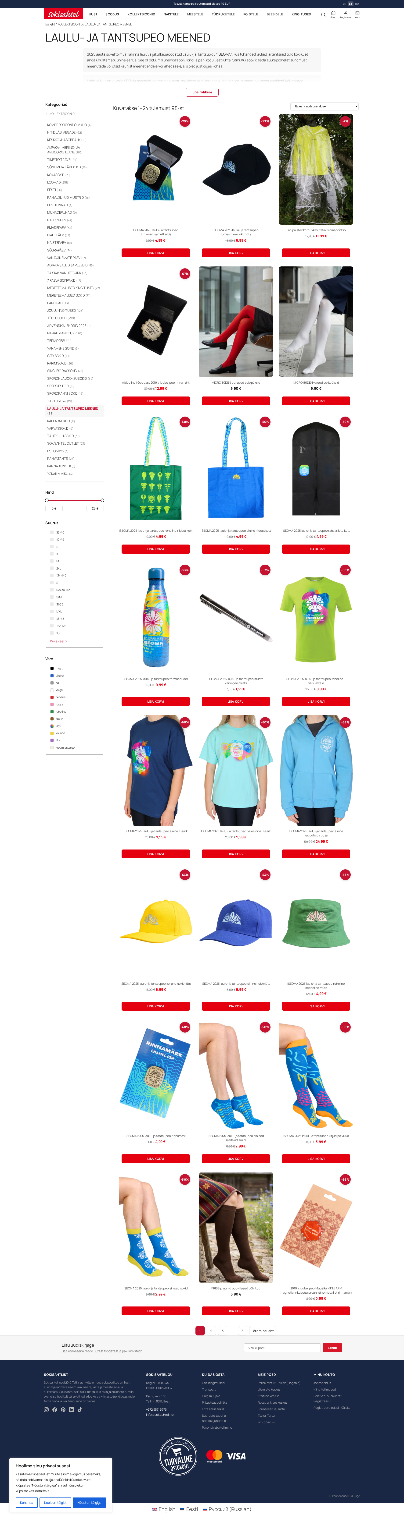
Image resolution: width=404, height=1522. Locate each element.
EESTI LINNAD (59, 205)
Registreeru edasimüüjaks (332, 1407)
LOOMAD (57, 182)
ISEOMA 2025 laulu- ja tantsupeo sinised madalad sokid (236, 1138)
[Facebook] (54, 1410)
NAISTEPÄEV (59, 242)
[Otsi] (323, 14)
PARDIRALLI (58, 303)
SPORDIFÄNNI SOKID (65, 393)
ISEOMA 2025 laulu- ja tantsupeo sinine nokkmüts (236, 983)
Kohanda (26, 1502)
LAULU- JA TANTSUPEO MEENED (72, 410)
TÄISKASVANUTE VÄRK (67, 273)
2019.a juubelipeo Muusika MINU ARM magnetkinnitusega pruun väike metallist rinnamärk (316, 1290)
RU (357, 4)
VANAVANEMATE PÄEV (66, 257)
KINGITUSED (301, 14)
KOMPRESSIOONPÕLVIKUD (69, 125)
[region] (60, 1485)
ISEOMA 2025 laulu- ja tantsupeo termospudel (156, 679)
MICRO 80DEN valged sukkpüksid (316, 382)
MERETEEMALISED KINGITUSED (73, 288)
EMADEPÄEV (59, 227)
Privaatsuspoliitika (214, 1402)
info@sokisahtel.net (160, 1414)
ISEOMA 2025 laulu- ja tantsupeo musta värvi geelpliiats (236, 681)
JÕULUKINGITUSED (65, 310)
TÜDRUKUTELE (223, 14)
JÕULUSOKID (61, 318)
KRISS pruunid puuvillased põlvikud (235, 1288)
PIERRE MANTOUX (64, 333)
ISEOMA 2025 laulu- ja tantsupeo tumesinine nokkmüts (236, 232)
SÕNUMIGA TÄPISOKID (67, 167)
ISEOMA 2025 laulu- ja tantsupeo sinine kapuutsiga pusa (316, 833)
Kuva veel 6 (58, 641)
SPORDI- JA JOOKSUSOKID (70, 378)
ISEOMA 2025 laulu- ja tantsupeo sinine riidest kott (236, 530)
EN (344, 4)
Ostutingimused (213, 1383)
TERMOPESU (59, 340)
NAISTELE (171, 14)
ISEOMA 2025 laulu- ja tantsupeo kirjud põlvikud (316, 1136)
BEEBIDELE (275, 14)
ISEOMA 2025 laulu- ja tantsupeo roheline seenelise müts (316, 985)
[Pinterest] (63, 1410)
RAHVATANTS (60, 458)
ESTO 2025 (58, 451)
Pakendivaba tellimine (217, 1427)
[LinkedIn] (71, 1410)
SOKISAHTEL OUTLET (66, 443)
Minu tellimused (325, 1389)
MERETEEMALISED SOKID (68, 295)
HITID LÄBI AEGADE (64, 132)
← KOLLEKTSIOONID (60, 114)
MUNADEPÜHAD (62, 212)
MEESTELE (195, 14)
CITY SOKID (58, 356)
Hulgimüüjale (211, 1396)
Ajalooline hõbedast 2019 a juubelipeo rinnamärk (155, 382)
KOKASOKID (59, 175)
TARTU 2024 (59, 401)
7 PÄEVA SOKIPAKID (64, 280)
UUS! (93, 14)
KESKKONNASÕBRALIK (67, 140)
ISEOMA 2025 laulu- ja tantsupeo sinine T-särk (156, 831)
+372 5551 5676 (156, 1409)
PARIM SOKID (60, 363)
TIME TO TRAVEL (62, 159)
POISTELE (250, 14)
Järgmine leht (263, 1330)
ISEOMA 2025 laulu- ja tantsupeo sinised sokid (156, 1288)
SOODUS (112, 14)
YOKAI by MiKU (60, 473)
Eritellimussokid (213, 1409)
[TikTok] (80, 1410)
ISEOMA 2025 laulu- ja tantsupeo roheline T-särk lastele (316, 681)
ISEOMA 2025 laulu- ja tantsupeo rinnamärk (155, 1136)
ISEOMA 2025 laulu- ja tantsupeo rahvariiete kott (316, 530)
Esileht (50, 24)
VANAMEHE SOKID (63, 348)
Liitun (332, 1348)
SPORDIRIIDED (61, 386)
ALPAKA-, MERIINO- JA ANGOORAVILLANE (65, 149)
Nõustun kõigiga (89, 1502)
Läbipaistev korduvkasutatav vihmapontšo (316, 230)
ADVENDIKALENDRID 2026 (69, 325)
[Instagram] (46, 1410)
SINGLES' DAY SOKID (65, 370)
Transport (209, 1389)
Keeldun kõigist (55, 1502)
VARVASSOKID (60, 428)
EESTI (54, 190)
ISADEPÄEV (58, 235)
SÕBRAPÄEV (59, 250)
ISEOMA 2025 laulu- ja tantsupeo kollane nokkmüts (156, 983)
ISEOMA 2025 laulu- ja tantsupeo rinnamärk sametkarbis (155, 232)
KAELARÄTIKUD (61, 421)
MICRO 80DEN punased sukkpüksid (236, 382)
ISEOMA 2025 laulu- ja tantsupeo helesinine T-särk (236, 831)
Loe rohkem (202, 92)
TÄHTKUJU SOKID (63, 436)
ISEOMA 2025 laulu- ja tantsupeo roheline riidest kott (155, 530)
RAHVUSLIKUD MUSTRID (68, 197)
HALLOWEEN (59, 220)
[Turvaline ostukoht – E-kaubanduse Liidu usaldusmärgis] (178, 1456)
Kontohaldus (322, 1383)
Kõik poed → (266, 1422)
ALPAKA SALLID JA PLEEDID (70, 265)
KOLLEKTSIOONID (141, 14)
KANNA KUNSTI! (61, 466)
